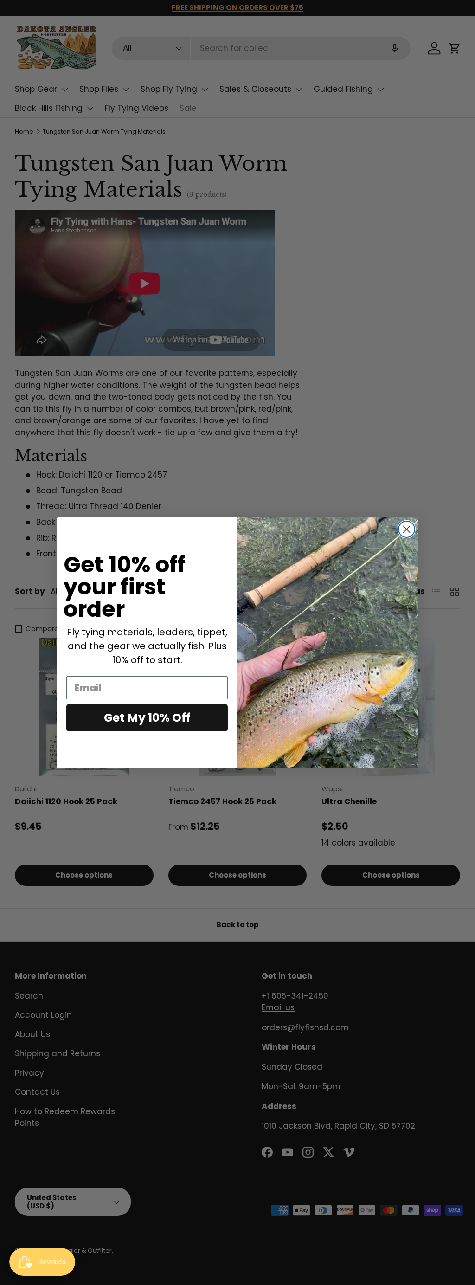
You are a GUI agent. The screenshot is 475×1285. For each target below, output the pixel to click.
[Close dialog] (406, 529)
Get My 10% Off (147, 718)
